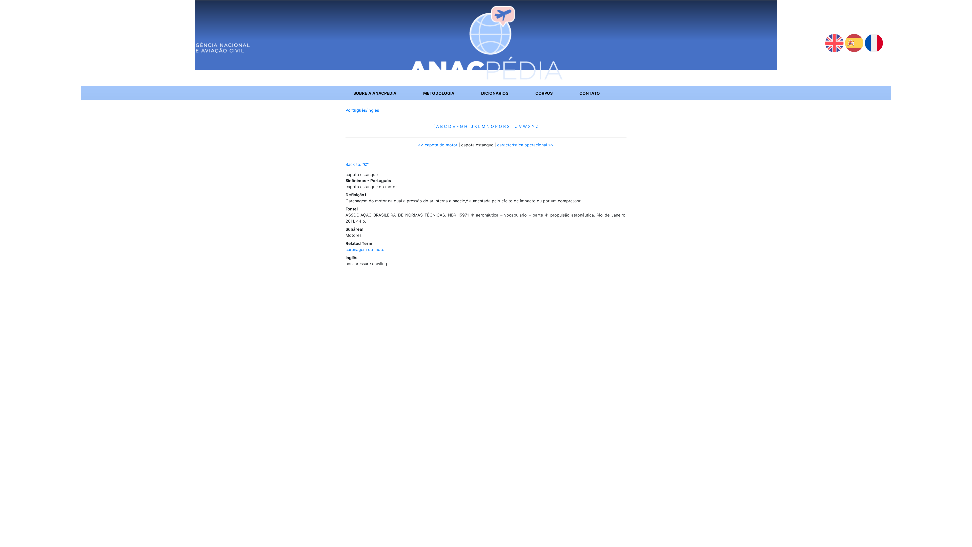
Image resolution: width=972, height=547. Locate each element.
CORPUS (544, 93)
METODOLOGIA (438, 93)
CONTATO (589, 93)
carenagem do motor (366, 249)
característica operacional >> (525, 144)
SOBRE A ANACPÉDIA (374, 93)
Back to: (357, 164)
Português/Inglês (362, 110)
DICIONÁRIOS (494, 93)
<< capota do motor (437, 144)
